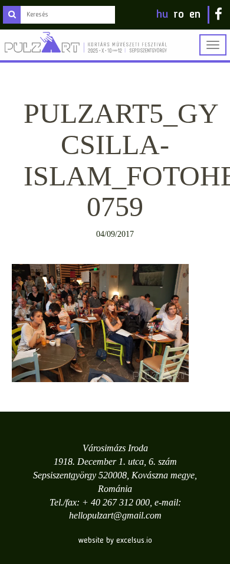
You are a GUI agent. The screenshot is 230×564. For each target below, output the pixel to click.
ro (178, 15)
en (195, 15)
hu (162, 15)
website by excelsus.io (115, 540)
